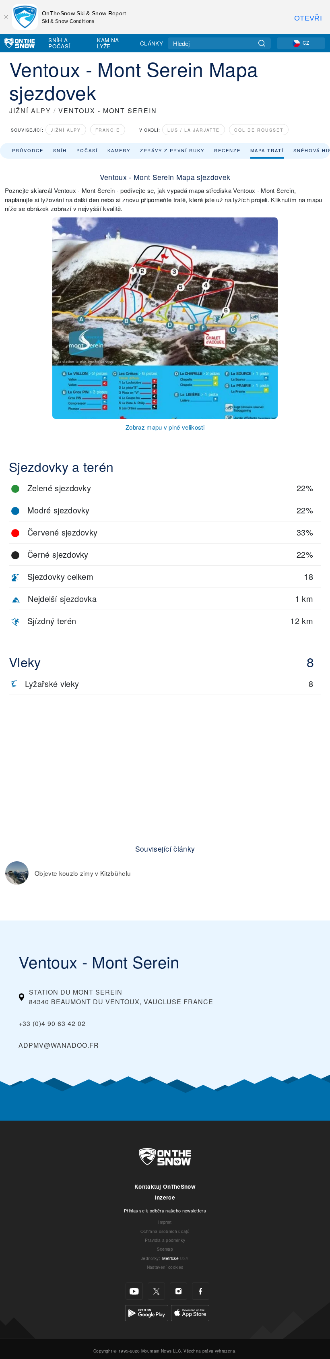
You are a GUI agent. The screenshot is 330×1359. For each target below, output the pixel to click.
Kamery (118, 150)
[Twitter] (156, 1291)
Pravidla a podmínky (165, 1240)
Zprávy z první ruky (172, 150)
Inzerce (165, 1197)
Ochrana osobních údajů (165, 1231)
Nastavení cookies (165, 1267)
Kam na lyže (108, 43)
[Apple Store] (190, 1312)
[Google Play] (146, 1312)
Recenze (227, 150)
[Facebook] (200, 1291)
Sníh (60, 150)
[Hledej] (262, 43)
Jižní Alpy (66, 130)
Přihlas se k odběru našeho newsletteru (165, 1210)
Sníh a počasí (59, 43)
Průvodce (27, 150)
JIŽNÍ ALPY (30, 110)
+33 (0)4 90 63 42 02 (52, 1023)
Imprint (164, 1222)
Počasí (87, 150)
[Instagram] (178, 1291)
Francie (107, 130)
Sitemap (165, 1249)
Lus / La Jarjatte (193, 130)
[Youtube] (134, 1291)
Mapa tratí (267, 150)
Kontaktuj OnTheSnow (165, 1186)
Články (151, 43)
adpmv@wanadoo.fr (59, 1045)
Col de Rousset (258, 130)
